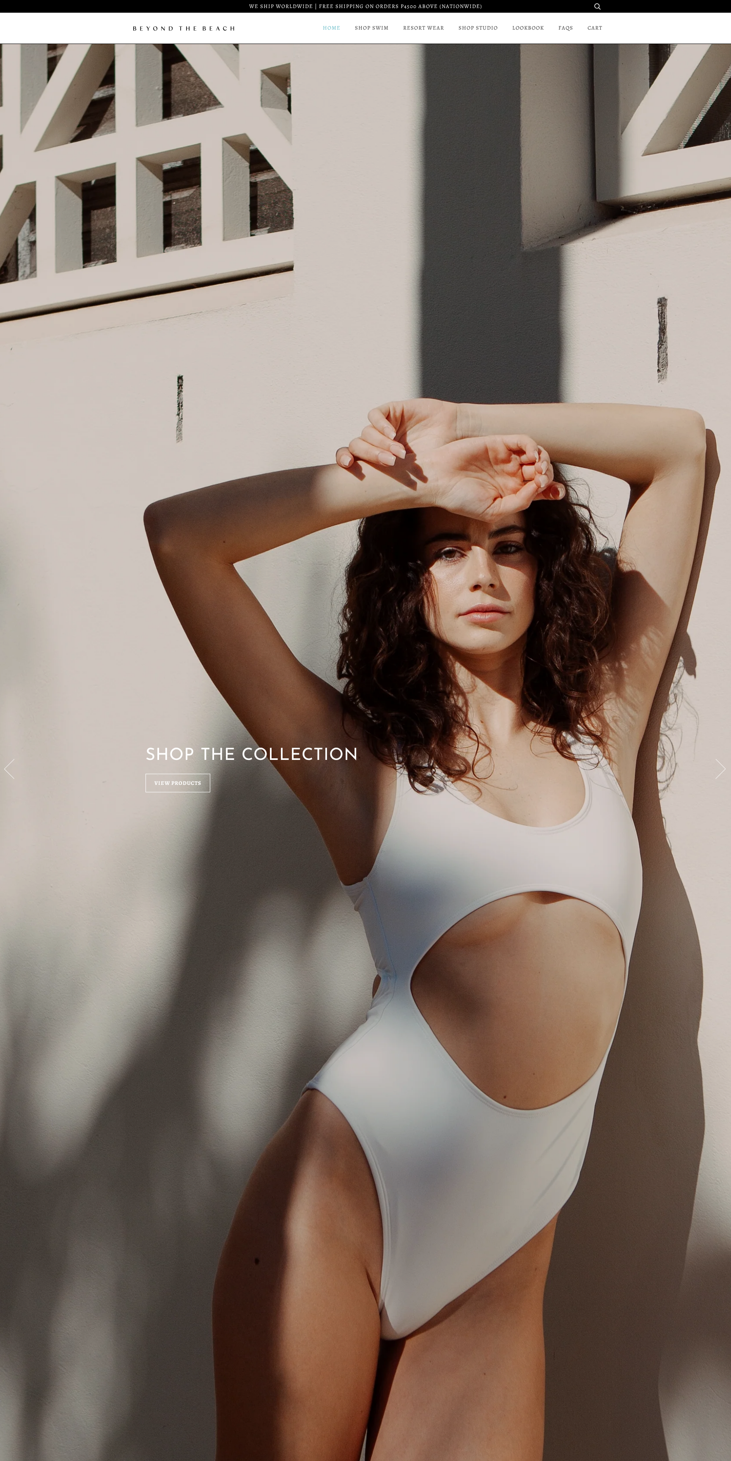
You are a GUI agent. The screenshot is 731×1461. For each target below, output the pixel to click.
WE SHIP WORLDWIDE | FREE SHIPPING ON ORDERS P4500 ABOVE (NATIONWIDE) (365, 6)
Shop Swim (372, 27)
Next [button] (715, 768)
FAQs (565, 27)
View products (177, 783)
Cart (595, 27)
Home (332, 27)
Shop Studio (478, 27)
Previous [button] (14, 768)
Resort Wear (423, 27)
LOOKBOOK (528, 27)
